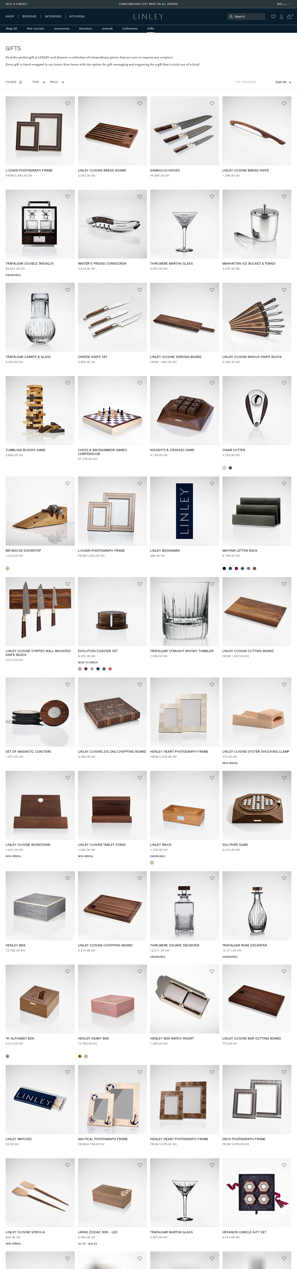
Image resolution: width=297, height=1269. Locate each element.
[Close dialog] (224, 595)
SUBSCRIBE (189, 651)
